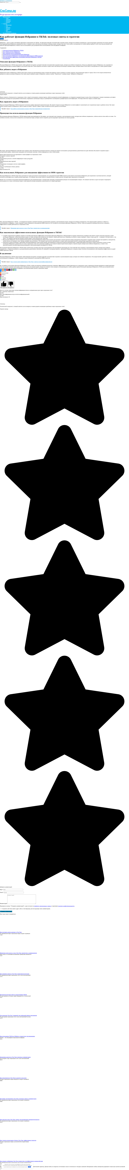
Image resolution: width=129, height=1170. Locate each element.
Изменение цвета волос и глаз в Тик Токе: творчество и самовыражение (18, 953)
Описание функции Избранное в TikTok (13, 50)
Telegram (8, 19)
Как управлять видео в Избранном (12, 53)
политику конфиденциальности (66, 906)
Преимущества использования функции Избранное (16, 54)
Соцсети (5, 23)
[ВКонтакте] (1, 270)
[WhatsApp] (13, 270)
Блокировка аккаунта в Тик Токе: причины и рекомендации (15, 1057)
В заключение (6, 58)
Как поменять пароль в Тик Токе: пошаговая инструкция (14, 973)
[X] (9, 270)
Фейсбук (8, 27)
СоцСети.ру (8, 10)
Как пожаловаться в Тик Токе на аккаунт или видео (13, 1078)
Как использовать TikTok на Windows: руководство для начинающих (17, 1036)
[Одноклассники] (3, 270)
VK (7, 26)
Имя (1, 889)
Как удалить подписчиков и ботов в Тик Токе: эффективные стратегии (18, 1140)
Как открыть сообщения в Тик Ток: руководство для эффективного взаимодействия (21, 1161)
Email (2, 892)
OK (7, 30)
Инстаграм (8, 25)
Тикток (8, 29)
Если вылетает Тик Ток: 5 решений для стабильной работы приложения (18, 1015)
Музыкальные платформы (9, 33)
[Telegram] (15, 270)
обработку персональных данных (42, 906)
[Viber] (11, 270)
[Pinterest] (7, 270)
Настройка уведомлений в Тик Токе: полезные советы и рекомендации (18, 1098)
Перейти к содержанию (6, 0)
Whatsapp (8, 21)
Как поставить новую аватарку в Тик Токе (11, 932)
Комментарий (3, 903)
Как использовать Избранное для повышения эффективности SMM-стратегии (23, 55)
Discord (8, 22)
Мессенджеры (6, 17)
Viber (7, 18)
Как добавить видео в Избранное (11, 51)
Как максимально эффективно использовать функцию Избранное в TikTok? (22, 57)
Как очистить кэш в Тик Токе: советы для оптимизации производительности (19, 1119)
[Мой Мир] (5, 270)
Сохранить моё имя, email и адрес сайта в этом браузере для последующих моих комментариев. (26, 908)
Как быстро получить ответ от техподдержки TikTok (13, 994)
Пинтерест (8, 31)
